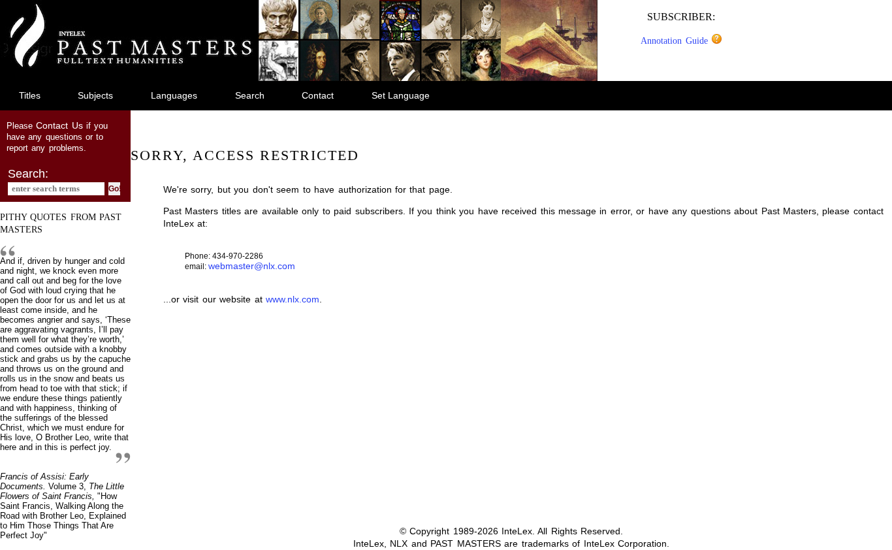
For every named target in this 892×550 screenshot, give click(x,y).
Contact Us (59, 125)
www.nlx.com (292, 299)
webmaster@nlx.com (251, 266)
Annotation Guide (676, 40)
